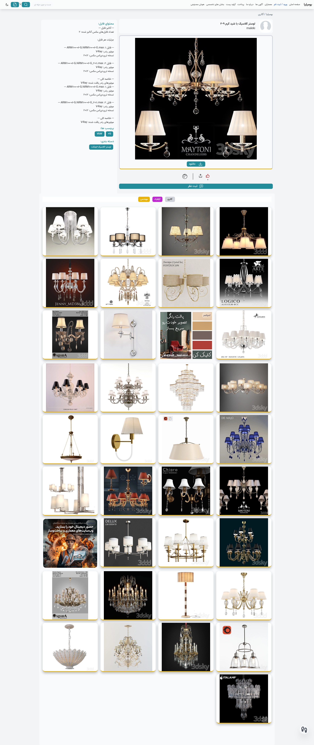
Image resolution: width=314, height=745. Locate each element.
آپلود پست (231, 4)
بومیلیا (269, 14)
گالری (261, 14)
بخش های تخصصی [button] (215, 4)
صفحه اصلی (294, 4)
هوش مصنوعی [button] (197, 4)
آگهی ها (259, 4)
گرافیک (157, 199)
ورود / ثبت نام (280, 4)
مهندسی (144, 199)
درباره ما (249, 4)
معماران (268, 4)
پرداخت (240, 4)
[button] (304, 729)
